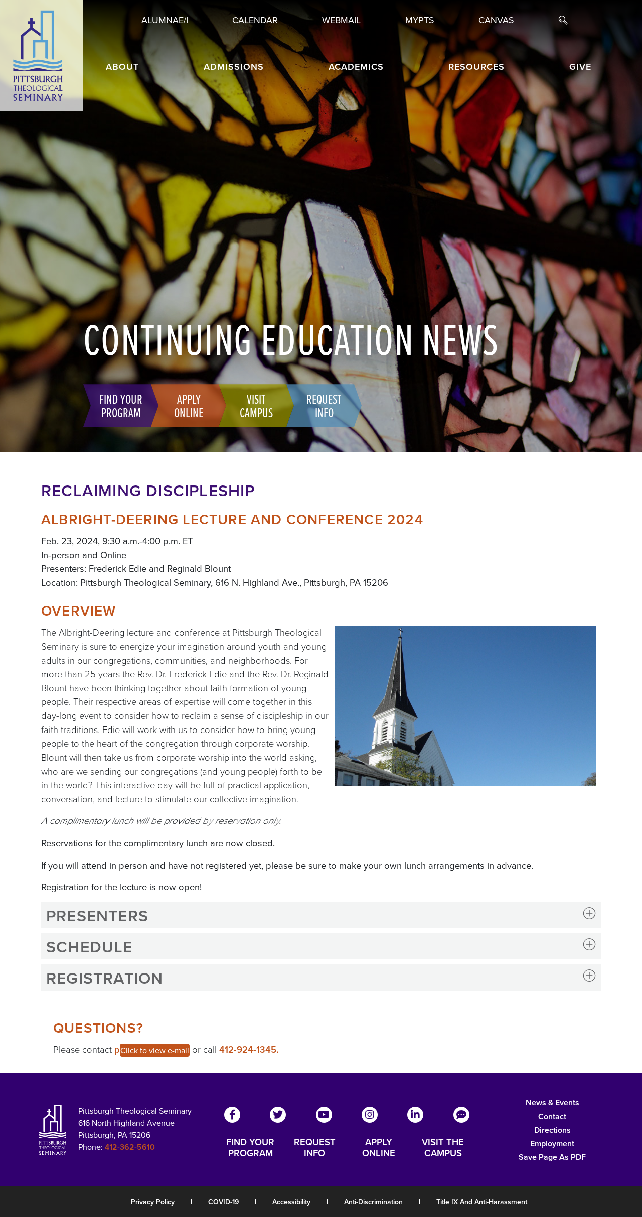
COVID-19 (223, 1202)
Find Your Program (120, 405)
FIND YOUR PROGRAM (250, 1148)
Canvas (496, 20)
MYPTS (419, 20)
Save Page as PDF (552, 1157)
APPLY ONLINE (378, 1148)
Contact (552, 1116)
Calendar (255, 20)
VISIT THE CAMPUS (443, 1148)
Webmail (341, 20)
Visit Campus (256, 405)
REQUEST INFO (315, 1148)
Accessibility (291, 1202)
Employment (552, 1143)
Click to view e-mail (154, 1050)
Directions (552, 1130)
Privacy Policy (153, 1202)
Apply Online (188, 405)
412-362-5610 (130, 1147)
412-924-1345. (249, 1049)
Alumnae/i (164, 20)
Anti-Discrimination (373, 1202)
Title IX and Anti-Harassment (481, 1202)
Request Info (324, 405)
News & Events (552, 1102)
